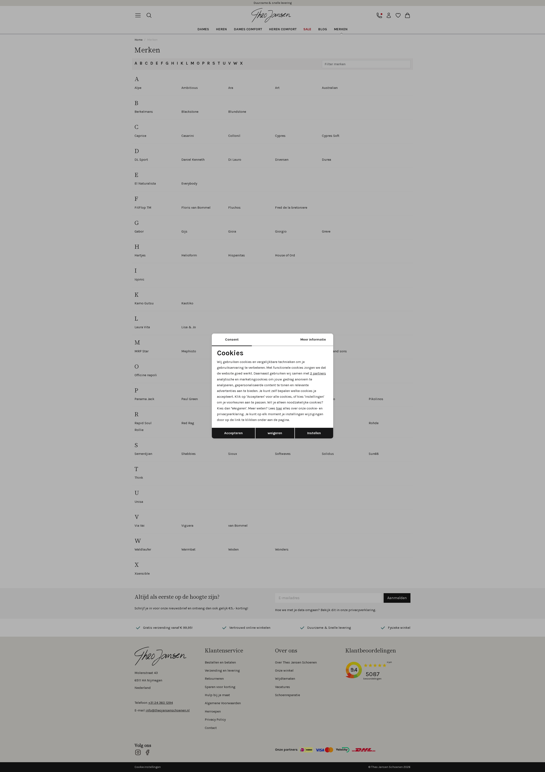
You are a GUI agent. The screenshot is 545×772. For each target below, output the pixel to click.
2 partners (318, 373)
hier (279, 408)
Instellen (314, 433)
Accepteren (233, 433)
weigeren (275, 433)
